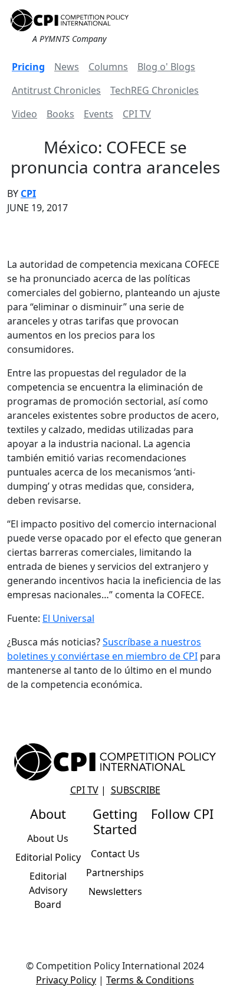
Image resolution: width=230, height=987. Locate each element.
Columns (108, 66)
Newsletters (115, 891)
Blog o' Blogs (166, 66)
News (66, 66)
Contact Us (115, 853)
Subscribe (135, 789)
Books (60, 113)
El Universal (68, 618)
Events (98, 113)
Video (24, 113)
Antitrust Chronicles (56, 90)
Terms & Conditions (150, 979)
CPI (28, 193)
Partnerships (115, 872)
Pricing (28, 66)
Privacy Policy (66, 979)
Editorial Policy (48, 857)
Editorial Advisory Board (48, 890)
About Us (47, 838)
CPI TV (137, 113)
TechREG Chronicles (154, 90)
